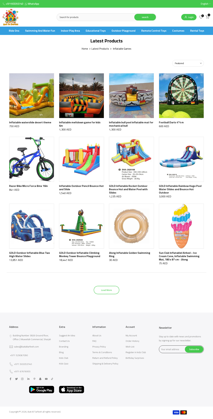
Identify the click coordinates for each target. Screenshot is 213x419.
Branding (63, 346)
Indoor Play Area (70, 31)
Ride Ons (14, 31)
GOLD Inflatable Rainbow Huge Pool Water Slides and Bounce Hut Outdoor (180, 189)
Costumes (178, 31)
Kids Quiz (63, 363)
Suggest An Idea (67, 335)
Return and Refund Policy (105, 358)
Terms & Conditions (102, 352)
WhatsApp (33, 3)
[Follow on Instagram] (22, 379)
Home (85, 48)
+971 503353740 (23, 364)
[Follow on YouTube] (46, 379)
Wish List (130, 346)
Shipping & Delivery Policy (105, 363)
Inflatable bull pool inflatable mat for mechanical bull (131, 124)
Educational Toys (96, 31)
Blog (61, 352)
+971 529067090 (19, 355)
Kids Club (63, 358)
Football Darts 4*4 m (171, 122)
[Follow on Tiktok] (52, 379)
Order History (132, 341)
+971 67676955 (22, 372)
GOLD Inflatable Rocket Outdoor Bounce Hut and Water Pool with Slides (128, 189)
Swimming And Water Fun (40, 31)
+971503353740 (14, 3)
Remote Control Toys (153, 31)
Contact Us (64, 341)
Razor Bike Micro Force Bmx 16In (28, 185)
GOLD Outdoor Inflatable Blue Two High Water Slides (29, 254)
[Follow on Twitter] (16, 379)
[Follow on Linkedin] (28, 379)
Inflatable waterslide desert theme (30, 122)
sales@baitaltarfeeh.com (26, 346)
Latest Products (100, 48)
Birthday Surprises (135, 358)
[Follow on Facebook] (10, 379)
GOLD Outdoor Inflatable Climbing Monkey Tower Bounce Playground (79, 254)
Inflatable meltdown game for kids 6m (80, 124)
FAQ (94, 341)
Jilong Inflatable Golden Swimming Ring (129, 254)
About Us (96, 335)
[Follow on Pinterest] (34, 379)
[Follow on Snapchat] (40, 379)
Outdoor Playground (123, 31)
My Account (131, 335)
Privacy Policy (99, 346)
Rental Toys (197, 31)
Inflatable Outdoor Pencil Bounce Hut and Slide (81, 187)
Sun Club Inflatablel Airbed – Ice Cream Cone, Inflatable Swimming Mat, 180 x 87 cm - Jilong (179, 256)
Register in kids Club (136, 352)
